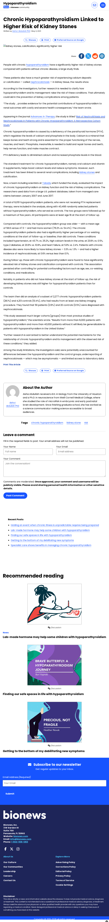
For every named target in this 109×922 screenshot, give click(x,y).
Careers (7, 875)
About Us (8, 856)
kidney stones (87, 172)
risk (86, 422)
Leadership (9, 871)
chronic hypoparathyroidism (47, 422)
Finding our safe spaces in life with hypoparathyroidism (41, 535)
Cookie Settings (64, 885)
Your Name (9, 446)
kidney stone (74, 422)
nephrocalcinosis (40, 82)
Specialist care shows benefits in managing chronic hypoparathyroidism (51, 545)
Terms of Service (65, 880)
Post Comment (15, 495)
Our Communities (13, 866)
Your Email (62, 446)
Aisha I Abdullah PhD (21, 31)
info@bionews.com (20, 839)
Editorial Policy (64, 871)
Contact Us (9, 880)
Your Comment (11, 458)
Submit (10, 793)
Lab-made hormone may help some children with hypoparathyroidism (50, 530)
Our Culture (9, 862)
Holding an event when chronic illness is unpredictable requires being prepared (55, 525)
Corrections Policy (66, 866)
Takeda (46, 183)
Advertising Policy (65, 862)
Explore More (63, 856)
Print (46, 40)
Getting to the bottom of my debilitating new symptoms (42, 540)
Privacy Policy (63, 875)
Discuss (31, 40)
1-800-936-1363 (19, 841)
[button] (94, 5)
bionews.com (20, 836)
